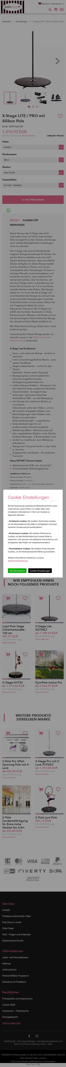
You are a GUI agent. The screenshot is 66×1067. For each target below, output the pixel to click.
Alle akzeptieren (17, 570)
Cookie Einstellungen (40, 570)
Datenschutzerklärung (17, 560)
